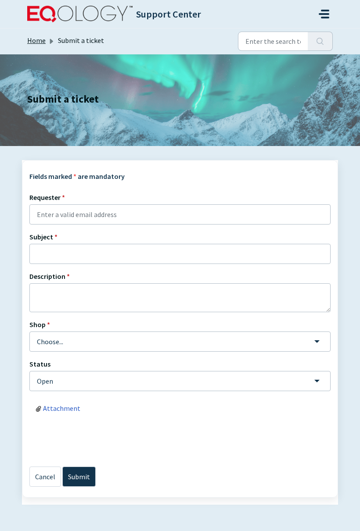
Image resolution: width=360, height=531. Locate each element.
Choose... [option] (50, 341)
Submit (79, 476)
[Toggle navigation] (324, 14)
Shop (39, 324)
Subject (43, 236)
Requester (47, 197)
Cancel (45, 476)
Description (49, 276)
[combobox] (180, 341)
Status (39, 364)
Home (36, 40)
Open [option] (45, 381)
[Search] (320, 41)
